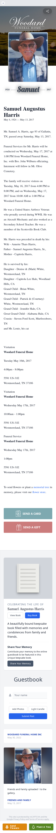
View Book (15, 615)
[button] (28, 766)
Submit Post (28, 716)
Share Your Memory (20, 663)
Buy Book (32, 615)
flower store (38, 492)
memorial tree (41, 487)
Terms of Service (36, 819)
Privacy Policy (19, 819)
